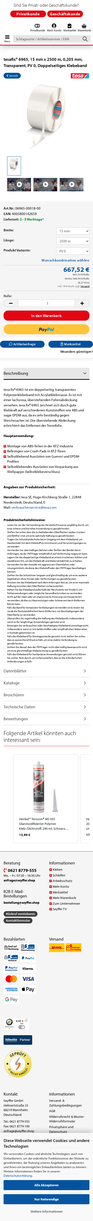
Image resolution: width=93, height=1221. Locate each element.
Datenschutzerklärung (18, 1175)
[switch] (22, 1027)
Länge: (9, 240)
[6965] (46, 118)
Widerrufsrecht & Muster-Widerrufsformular (67, 1119)
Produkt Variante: (17, 250)
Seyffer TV (60, 909)
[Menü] (27, 1020)
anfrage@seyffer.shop (19, 1131)
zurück (13, 75)
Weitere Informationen (47, 1211)
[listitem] (45, 798)
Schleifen (59, 875)
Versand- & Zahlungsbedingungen (65, 1102)
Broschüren (14, 695)
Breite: (9, 230)
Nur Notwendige (46, 1199)
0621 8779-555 (21, 870)
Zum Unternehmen (66, 903)
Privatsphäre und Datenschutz (61, 1129)
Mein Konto (61, 886)
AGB (52, 1111)
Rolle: (8, 296)
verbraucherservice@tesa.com (34, 507)
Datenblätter (15, 671)
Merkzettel (60, 892)
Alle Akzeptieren (46, 1185)
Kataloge (12, 683)
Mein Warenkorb (64, 898)
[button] (11, 303)
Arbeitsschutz (62, 881)
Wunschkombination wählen (65, 260)
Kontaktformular (18, 920)
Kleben (57, 869)
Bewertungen (16, 718)
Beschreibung (16, 373)
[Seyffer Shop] (3, 28)
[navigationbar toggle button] (7, 38)
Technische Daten (19, 707)
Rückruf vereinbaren (20, 914)
